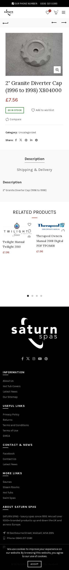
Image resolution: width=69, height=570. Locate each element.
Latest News (10, 391)
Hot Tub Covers (12, 386)
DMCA (6, 435)
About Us (8, 380)
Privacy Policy (11, 414)
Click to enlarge (57, 69)
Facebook (9, 453)
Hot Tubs (8, 492)
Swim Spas (9, 497)
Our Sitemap (10, 397)
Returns (8, 419)
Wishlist (49, 11)
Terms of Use (10, 430)
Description (35, 159)
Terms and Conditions (16, 425)
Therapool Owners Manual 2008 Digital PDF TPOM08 (49, 241)
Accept (35, 564)
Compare (15, 119)
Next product (63, 22)
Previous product (54, 22)
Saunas (7, 481)
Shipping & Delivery (34, 170)
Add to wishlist (45, 110)
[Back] (5, 22)
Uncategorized (27, 132)
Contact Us (9, 459)
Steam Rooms (11, 487)
